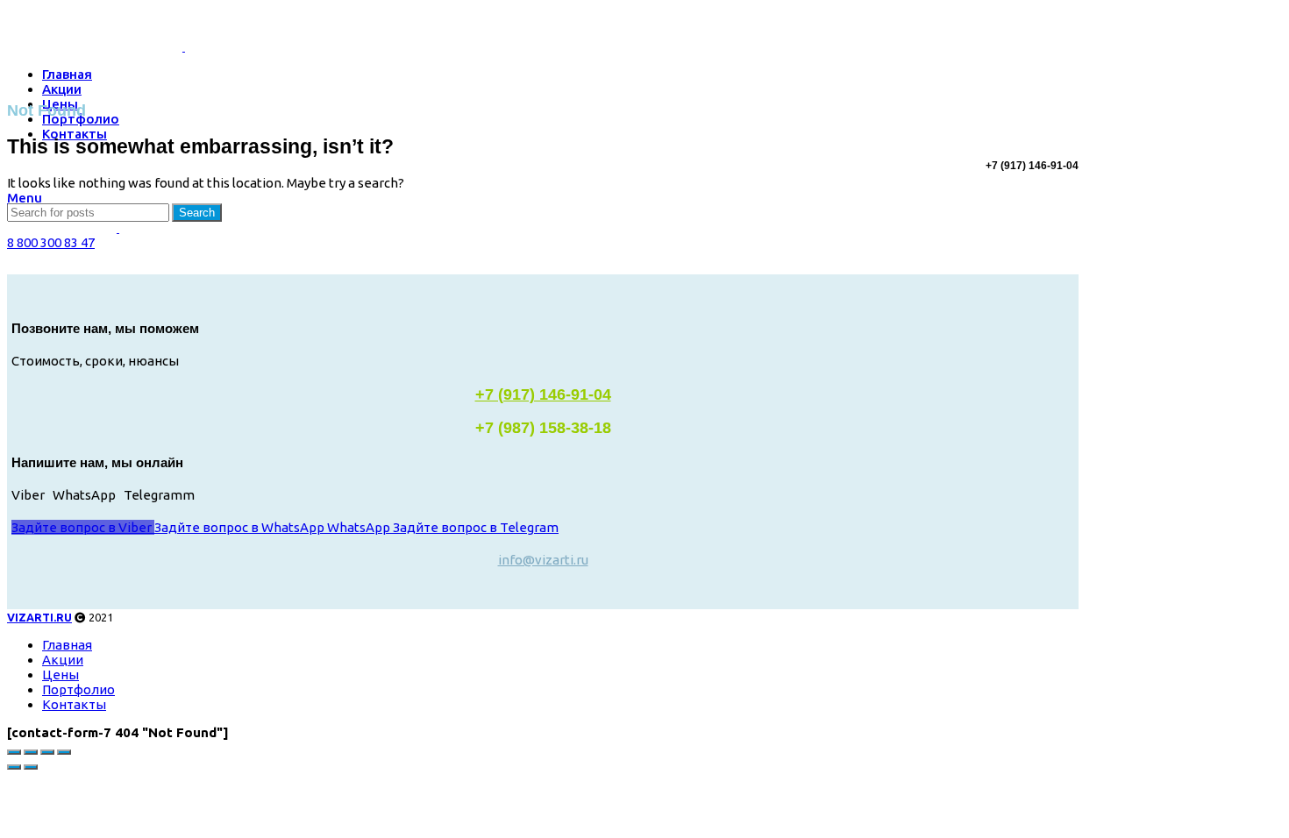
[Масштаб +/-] (64, 752)
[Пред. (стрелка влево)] (14, 767)
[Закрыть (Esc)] (14, 752)
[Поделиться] (31, 752)
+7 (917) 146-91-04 (543, 394)
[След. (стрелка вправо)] (31, 767)
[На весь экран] (47, 752)
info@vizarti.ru (543, 559)
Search (197, 212)
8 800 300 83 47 (51, 242)
